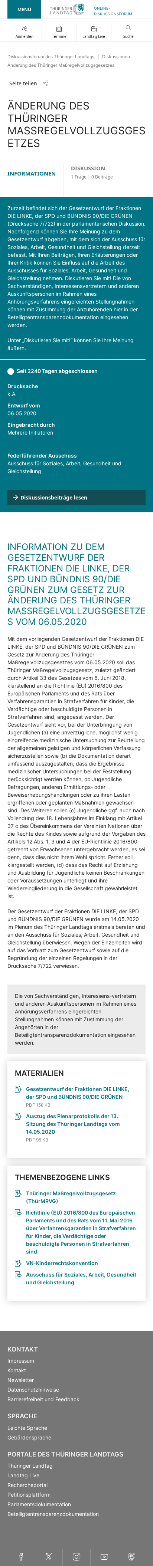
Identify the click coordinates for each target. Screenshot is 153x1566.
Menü (24, 9)
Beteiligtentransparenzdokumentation (53, 1514)
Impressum (20, 1360)
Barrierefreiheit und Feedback (43, 1399)
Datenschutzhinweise (33, 1389)
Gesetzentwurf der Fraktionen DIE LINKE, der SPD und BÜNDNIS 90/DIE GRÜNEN (77, 1093)
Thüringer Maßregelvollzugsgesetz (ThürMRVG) (71, 1197)
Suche (128, 36)
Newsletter (20, 1380)
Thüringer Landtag (30, 1465)
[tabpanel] (76, 749)
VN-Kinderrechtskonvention (62, 1263)
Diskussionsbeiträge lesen (53, 497)
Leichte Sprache (27, 1428)
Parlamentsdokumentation (39, 1504)
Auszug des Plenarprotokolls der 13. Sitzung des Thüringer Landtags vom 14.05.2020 (73, 1124)
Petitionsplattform (29, 1494)
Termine (59, 36)
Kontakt (16, 1370)
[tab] (35, 180)
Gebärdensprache (29, 1437)
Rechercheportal (27, 1485)
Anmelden (24, 36)
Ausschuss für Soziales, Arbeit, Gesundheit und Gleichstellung (81, 1278)
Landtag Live (93, 36)
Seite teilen (23, 83)
